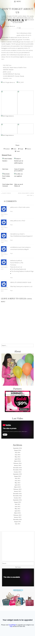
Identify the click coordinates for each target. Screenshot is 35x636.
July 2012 (17, 504)
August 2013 (17, 476)
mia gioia (18, 19)
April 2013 (17, 485)
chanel (6, 18)
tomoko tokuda (29, 19)
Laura (9, 16)
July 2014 (17, 452)
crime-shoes (27, 18)
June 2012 (17, 506)
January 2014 (17, 465)
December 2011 (17, 519)
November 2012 (17, 495)
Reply (11, 211)
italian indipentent (6, 19)
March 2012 (17, 513)
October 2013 (17, 472)
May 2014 (17, 456)
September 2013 (17, 474)
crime (14, 18)
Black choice (6, 193)
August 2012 (17, 502)
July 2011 (17, 523)
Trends (24, 16)
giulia (22, 299)
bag (3, 18)
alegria (32, 16)
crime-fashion (20, 18)
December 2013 (17, 467)
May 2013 (17, 482)
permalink (21, 21)
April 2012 (17, 511)
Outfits (20, 16)
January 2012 (17, 517)
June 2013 (17, 480)
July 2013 (17, 478)
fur (32, 18)
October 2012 (17, 498)
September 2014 (17, 448)
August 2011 (17, 521)
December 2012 (17, 493)
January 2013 (17, 491)
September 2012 (17, 500)
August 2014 (17, 450)
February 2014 (17, 463)
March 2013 (17, 487)
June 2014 (17, 454)
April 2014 (17, 459)
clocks (10, 18)
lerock (13, 19)
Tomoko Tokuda (19, 76)
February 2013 (17, 489)
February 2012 (17, 515)
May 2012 (17, 508)
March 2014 (17, 461)
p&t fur (23, 19)
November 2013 (17, 469)
